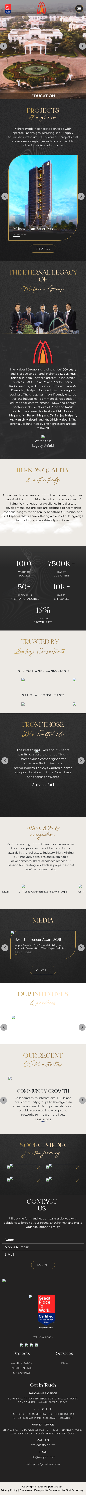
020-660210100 (40, 1445)
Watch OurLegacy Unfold (43, 443)
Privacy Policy (8, 1490)
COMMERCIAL (21, 1362)
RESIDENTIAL (21, 1367)
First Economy (74, 1490)
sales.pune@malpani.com (43, 1464)
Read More (43, 1028)
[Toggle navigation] (79, 8)
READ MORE (21, 234)
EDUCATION (43, 96)
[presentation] (3, 46)
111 (53, 1445)
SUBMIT (43, 1264)
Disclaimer (25, 1490)
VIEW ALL (43, 248)
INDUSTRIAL (21, 1373)
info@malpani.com (43, 1457)
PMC (64, 1362)
